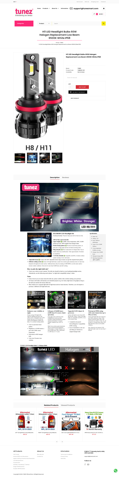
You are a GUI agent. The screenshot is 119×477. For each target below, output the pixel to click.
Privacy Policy (64, 456)
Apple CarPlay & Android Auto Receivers (24, 458)
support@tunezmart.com (86, 8)
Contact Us (40, 456)
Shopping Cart (94, 1)
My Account (80, 1)
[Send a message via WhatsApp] (115, 470)
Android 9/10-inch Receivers (20, 456)
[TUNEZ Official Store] (24, 17)
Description (55, 177)
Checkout (103, 1)
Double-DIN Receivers (19, 468)
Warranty (63, 458)
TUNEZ (61, 42)
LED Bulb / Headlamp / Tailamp (21, 464)
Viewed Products (68, 405)
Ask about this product (79, 92)
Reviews (65, 177)
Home (57, 42)
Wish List (87, 1)
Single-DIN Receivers (18, 466)
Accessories (16, 462)
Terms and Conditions (66, 454)
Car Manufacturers (18, 460)
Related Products (51, 405)
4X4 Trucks (16, 454)
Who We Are (40, 454)
